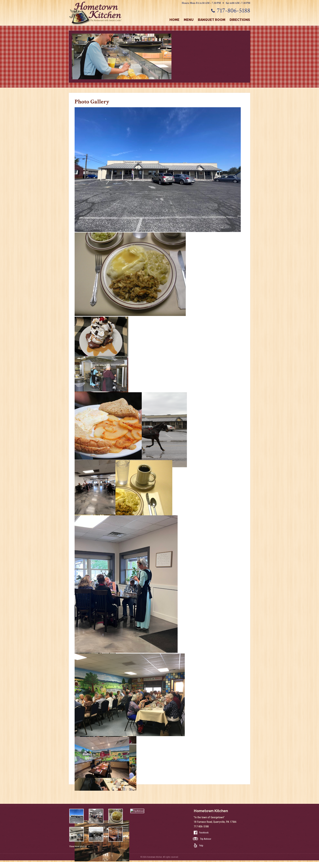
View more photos (78, 846)
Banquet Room (211, 20)
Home (174, 20)
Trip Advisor (205, 839)
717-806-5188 (233, 10)
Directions (240, 20)
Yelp (201, 845)
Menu (189, 20)
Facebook (204, 832)
